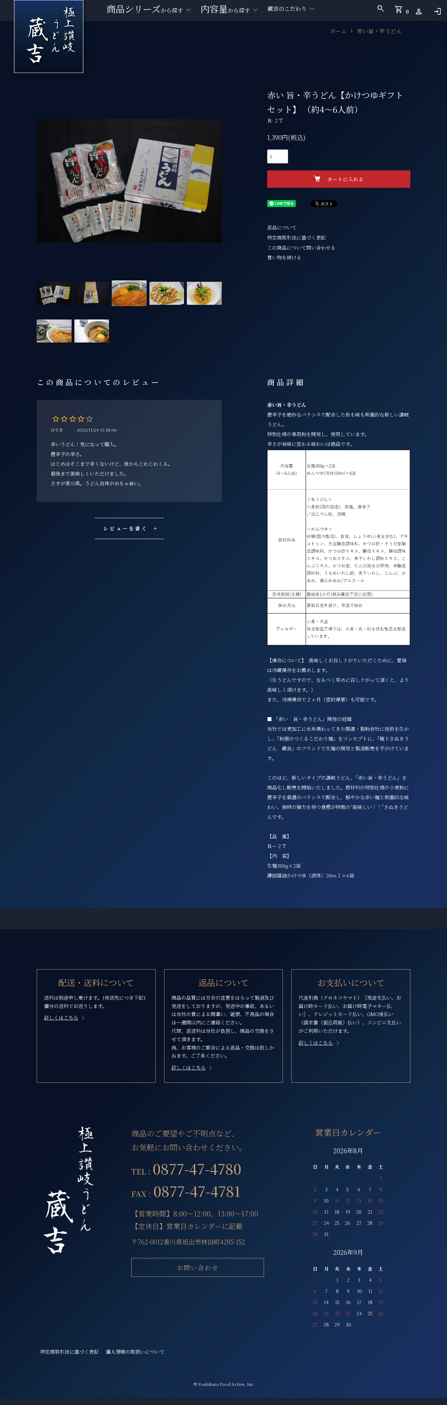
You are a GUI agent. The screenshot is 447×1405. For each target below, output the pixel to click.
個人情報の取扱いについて (135, 1351)
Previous (47, 180)
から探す (145, 8)
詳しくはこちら (61, 1017)
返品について (281, 227)
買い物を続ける (284, 257)
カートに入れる (345, 179)
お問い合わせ (198, 1267)
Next (211, 180)
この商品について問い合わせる (301, 247)
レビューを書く (125, 528)
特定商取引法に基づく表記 (296, 237)
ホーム (338, 31)
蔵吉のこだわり (287, 9)
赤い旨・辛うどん (379, 31)
